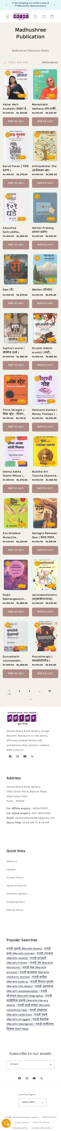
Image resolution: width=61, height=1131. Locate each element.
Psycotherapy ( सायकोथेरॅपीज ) (42, 658)
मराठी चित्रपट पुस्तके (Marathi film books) (30, 984)
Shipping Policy (16, 902)
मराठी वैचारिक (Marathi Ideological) (28, 1022)
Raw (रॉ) (8, 290)
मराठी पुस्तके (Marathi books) (24, 949)
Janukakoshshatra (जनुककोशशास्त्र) (44, 596)
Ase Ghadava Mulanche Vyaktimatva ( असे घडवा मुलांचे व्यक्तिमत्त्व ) (15, 535)
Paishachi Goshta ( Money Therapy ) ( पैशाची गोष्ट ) (44, 411)
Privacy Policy (15, 878)
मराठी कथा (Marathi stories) (29, 951)
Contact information (42, 1128)
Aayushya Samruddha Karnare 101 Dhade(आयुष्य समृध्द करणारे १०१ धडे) (16, 229)
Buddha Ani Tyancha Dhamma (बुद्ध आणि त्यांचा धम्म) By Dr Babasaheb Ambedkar (44, 473)
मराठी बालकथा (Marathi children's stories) (28, 975)
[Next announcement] (54, 4)
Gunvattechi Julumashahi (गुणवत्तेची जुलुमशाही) (16, 658)
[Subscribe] (50, 1064)
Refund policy (49, 1117)
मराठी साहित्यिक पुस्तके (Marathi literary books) (29, 1001)
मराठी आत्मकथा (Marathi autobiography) (30, 989)
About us (12, 862)
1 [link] (9, 691)
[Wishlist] (44, 16)
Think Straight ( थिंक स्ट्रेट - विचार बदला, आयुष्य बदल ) (15, 411)
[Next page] (30, 700)
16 (49, 691)
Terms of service (41, 1123)
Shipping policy (20, 1128)
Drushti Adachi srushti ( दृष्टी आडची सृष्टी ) (42, 350)
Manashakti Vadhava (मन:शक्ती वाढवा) (44, 106)
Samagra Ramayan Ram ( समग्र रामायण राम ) (44, 535)
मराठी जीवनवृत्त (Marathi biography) (27, 994)
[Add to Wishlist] (8, 73)
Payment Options (17, 894)
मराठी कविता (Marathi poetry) (27, 979)
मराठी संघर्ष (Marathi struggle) (27, 1017)
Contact (11, 870)
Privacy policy (22, 1123)
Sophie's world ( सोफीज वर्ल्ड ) (13, 350)
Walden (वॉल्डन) (42, 290)
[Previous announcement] (6, 4)
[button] (7, 16)
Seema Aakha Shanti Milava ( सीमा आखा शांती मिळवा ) (13, 473)
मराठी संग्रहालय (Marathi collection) (27, 1012)
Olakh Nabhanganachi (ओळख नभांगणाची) (14, 596)
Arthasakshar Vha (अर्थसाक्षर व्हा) (44, 168)
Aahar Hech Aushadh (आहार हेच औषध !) (15, 106)
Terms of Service (16, 886)
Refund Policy (15, 910)
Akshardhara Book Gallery (25, 1117)
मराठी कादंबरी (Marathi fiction (26, 961)
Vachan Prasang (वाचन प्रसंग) (43, 229)
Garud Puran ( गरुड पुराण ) (15, 168)
